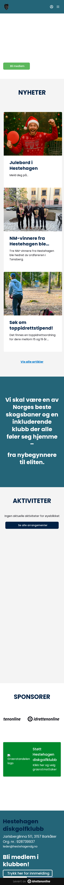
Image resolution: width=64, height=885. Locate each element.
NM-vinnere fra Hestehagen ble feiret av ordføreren (31, 244)
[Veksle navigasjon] (58, 7)
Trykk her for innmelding (28, 873)
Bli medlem (17, 66)
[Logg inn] (51, 7)
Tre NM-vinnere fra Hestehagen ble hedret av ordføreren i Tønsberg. (31, 255)
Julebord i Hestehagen (23, 165)
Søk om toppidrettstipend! (31, 325)
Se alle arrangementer (32, 525)
